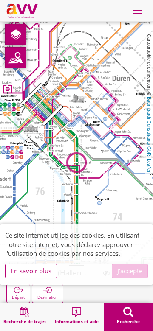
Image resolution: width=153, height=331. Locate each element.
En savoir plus (31, 270)
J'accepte (129, 270)
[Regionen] (15, 57)
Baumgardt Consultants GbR (149, 126)
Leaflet (149, 165)
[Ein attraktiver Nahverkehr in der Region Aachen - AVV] (22, 10)
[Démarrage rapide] (15, 34)
